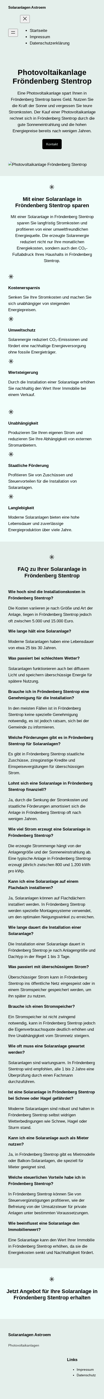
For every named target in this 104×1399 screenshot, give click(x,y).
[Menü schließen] (25, 19)
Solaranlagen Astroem (27, 7)
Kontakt (52, 144)
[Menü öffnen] (13, 33)
